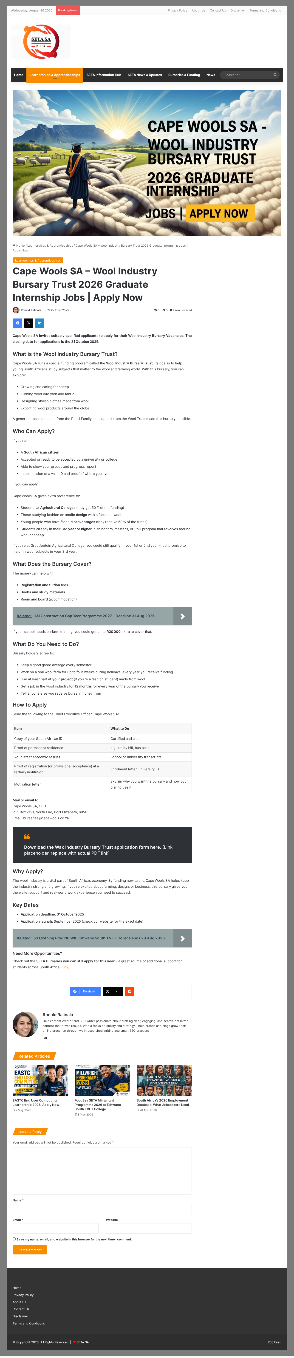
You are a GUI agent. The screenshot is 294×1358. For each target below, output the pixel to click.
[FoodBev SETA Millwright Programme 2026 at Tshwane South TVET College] (102, 1080)
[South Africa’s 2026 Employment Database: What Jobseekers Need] (164, 1080)
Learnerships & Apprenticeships (55, 75)
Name (18, 1200)
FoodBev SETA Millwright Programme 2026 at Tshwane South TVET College (98, 1104)
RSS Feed (274, 1342)
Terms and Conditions (265, 10)
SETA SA (83, 1342)
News (210, 75)
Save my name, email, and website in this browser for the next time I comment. (74, 1239)
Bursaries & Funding (184, 75)
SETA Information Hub (104, 75)
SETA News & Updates (145, 75)
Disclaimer (238, 10)
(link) (65, 967)
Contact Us (218, 10)
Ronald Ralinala (31, 310)
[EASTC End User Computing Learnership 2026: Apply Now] (40, 1080)
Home (18, 75)
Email (18, 1220)
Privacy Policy (177, 10)
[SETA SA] (41, 41)
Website (112, 1220)
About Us (198, 10)
